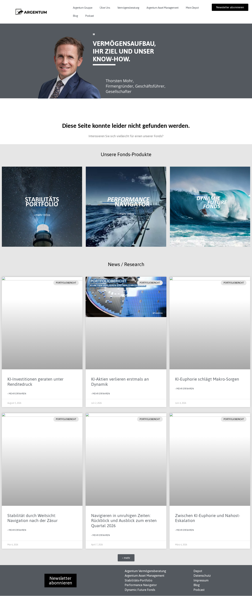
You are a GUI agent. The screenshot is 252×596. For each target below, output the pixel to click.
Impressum (201, 580)
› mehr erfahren (16, 393)
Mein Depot (192, 7)
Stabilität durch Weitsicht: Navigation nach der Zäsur (32, 518)
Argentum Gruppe (82, 7)
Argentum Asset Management (162, 7)
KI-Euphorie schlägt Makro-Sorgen (207, 379)
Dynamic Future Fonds (140, 590)
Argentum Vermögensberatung (145, 571)
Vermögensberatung (128, 7)
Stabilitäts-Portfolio (138, 580)
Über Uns (105, 7)
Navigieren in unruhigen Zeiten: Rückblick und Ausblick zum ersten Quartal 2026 (124, 520)
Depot (198, 571)
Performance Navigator (141, 585)
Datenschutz (202, 575)
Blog (75, 15)
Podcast (89, 15)
